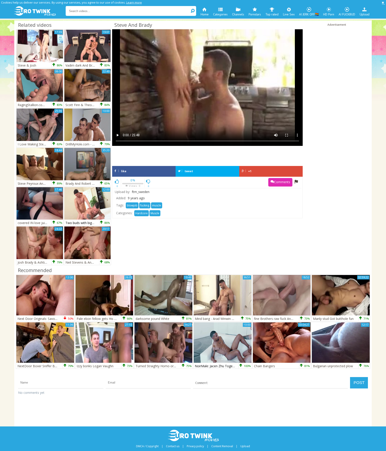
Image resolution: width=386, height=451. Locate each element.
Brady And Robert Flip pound (86, 183)
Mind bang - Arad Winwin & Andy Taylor (223, 319)
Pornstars (255, 14)
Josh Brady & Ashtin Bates (37, 262)
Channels (238, 14)
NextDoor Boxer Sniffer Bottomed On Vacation (51, 366)
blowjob (132, 205)
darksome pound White (152, 319)
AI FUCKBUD (347, 14)
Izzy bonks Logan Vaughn (95, 366)
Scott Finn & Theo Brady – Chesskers (92, 105)
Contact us (172, 446)
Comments (282, 182)
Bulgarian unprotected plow (333, 366)
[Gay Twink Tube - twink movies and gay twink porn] (39, 11)
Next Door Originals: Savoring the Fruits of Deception (56, 319)
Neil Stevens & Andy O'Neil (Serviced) (92, 262)
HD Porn (328, 14)
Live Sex (289, 14)
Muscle (155, 213)
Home (205, 14)
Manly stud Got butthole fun (333, 319)
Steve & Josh (27, 65)
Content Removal (222, 446)
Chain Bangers (264, 366)
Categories (220, 14)
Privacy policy (195, 446)
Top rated (272, 14)
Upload (364, 14)
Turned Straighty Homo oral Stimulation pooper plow (174, 366)
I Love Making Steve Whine (37, 144)
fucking (144, 205)
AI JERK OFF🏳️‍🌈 (309, 14)
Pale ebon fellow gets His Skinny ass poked (108, 319)
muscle (156, 205)
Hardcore (141, 213)
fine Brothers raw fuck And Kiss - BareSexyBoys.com (292, 319)
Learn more (134, 2)
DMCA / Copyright (147, 446)
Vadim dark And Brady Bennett (87, 65)
